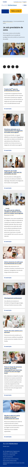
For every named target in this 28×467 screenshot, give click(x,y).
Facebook (11, 446)
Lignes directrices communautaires (10, 458)
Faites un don (15, 11)
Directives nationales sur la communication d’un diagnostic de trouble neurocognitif (13, 130)
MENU (25, 5)
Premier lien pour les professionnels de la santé (11, 89)
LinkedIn (24, 446)
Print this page (17, 66)
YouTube (20, 446)
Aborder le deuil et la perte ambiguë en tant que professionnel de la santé (12, 417)
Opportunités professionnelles (10, 460)
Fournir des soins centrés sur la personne (13, 331)
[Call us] (5, 11)
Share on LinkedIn (12, 66)
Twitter (14, 446)
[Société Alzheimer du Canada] (9, 5)
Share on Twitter (8, 66)
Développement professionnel (13, 298)
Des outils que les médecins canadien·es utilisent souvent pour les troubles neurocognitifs (13, 211)
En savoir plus (7, 108)
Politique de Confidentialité (9, 455)
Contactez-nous (18, 2)
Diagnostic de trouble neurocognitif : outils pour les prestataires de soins (13, 172)
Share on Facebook (4, 66)
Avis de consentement (8, 456)
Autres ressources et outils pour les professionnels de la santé (13, 262)
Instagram (17, 446)
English (25, 2)
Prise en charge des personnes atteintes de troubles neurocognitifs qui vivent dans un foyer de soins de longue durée (13, 370)
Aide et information (8, 21)
